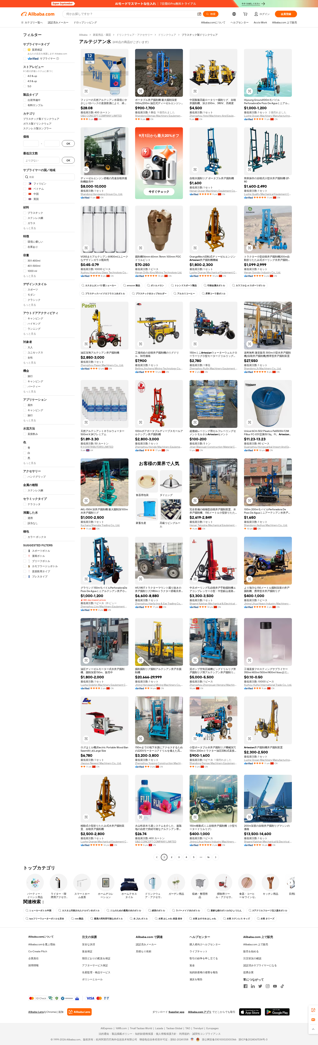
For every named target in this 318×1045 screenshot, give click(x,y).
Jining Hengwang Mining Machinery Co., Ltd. (159, 684)
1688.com (121, 1028)
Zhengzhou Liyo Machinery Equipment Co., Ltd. (104, 606)
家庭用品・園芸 (102, 34)
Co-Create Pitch (37, 951)
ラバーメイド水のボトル (188, 910)
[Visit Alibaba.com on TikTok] (282, 986)
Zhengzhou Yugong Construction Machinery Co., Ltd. (159, 763)
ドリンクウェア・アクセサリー (134, 34)
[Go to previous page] (156, 857)
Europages (212, 1028)
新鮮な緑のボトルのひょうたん (226, 910)
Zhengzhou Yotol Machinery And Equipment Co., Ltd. (213, 115)
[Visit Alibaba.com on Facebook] (245, 986)
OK (68, 143)
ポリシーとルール (92, 979)
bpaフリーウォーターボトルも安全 (46, 918)
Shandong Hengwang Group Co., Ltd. (102, 194)
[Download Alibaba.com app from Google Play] (277, 1012)
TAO (187, 1028)
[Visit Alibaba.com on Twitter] (260, 986)
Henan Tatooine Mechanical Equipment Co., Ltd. (213, 525)
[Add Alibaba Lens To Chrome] (79, 1012)
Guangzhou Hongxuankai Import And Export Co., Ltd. (268, 446)
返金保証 (87, 951)
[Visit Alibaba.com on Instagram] (267, 986)
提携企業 (248, 972)
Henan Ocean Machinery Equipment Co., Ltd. (213, 190)
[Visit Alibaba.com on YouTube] (275, 986)
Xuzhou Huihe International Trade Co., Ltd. (268, 684)
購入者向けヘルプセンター (205, 944)
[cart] (246, 14)
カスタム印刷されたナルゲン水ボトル (81, 910)
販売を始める (251, 951)
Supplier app (176, 1011)
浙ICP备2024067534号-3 (253, 1039)
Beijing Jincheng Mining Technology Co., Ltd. (159, 368)
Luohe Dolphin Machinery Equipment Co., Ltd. (104, 684)
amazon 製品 (133, 285)
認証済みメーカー (146, 944)
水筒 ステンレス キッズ (238, 918)
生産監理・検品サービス (96, 972)
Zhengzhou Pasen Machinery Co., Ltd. (102, 365)
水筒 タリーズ (267, 918)
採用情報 (33, 965)
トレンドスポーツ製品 (186, 285)
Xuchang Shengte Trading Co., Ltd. (100, 525)
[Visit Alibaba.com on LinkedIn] (253, 986)
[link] (313, 1010)
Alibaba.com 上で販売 (255, 944)
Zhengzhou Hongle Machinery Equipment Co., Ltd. (159, 446)
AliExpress (106, 1028)
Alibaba (83, 34)
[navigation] (49, 446)
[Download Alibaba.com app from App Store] (250, 1012)
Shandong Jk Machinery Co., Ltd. (262, 368)
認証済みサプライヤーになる (260, 965)
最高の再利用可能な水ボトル (108, 918)
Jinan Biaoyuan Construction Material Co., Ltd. (213, 446)
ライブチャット (199, 951)
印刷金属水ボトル (216, 285)
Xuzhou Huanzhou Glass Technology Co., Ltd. (104, 272)
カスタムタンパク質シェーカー (100, 285)
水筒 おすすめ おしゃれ (204, 918)
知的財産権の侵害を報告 (204, 972)
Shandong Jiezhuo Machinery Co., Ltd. (265, 525)
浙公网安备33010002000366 (219, 1039)
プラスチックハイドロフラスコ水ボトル (105, 293)
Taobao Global (174, 1028)
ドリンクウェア (167, 34)
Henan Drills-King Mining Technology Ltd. (158, 272)
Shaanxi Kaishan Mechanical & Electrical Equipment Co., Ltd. (213, 603)
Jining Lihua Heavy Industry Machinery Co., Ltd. (268, 603)
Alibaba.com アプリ (199, 1011)
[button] (199, 14)
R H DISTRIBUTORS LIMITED (97, 446)
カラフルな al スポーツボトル (250, 285)
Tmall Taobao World (141, 1028)
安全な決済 (88, 944)
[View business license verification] (192, 1039)
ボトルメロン (157, 285)
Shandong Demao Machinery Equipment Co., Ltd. (159, 115)
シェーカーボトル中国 (40, 910)
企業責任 (33, 958)
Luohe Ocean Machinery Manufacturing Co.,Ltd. (268, 115)
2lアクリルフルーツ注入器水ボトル (269, 910)
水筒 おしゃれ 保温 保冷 (170, 918)
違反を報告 (196, 979)
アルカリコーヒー (186, 293)
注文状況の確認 (252, 958)
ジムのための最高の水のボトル (125, 910)
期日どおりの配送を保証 (96, 958)
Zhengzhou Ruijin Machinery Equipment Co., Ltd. (213, 368)
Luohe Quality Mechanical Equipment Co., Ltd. (268, 194)
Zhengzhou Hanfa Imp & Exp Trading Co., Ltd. (159, 603)
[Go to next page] (215, 857)
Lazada (159, 1028)
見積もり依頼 (143, 951)
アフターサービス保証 (95, 965)
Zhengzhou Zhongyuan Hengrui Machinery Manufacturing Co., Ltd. (213, 684)
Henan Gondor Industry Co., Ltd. (262, 272)
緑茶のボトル (158, 910)
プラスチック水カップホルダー (151, 293)
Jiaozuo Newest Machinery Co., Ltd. (101, 763)
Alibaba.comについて (41, 936)
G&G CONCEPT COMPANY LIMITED (101, 115)
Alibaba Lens (36, 1011)
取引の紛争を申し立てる (204, 958)
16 (208, 857)
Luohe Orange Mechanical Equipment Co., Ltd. (213, 272)
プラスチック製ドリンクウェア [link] (200, 34)
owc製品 (79, 918)
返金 (192, 965)
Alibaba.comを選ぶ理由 (41, 944)
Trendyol (198, 1028)
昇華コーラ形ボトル (215, 293)
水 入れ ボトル (140, 918)
